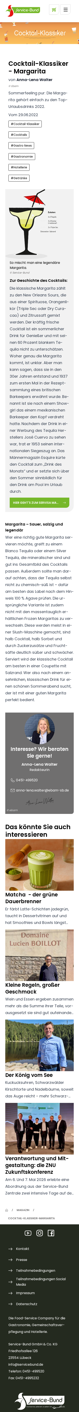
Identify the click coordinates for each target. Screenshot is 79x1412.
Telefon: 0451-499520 (26, 1371)
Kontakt (22, 1248)
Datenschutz (26, 1304)
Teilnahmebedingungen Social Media (41, 1282)
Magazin (23, 1210)
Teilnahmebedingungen (35, 1270)
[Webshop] (54, 9)
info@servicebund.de (25, 1364)
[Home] (6, 1210)
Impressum (25, 1293)
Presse (21, 1259)
